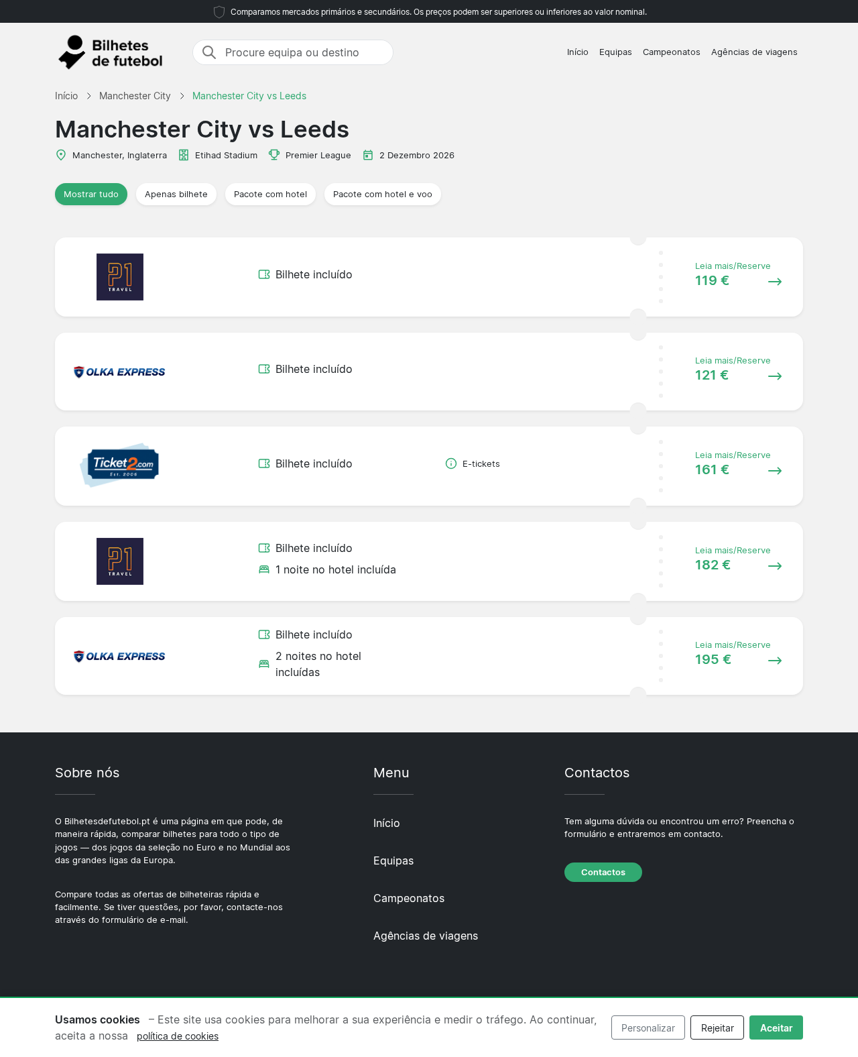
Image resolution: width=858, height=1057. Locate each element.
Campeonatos (671, 52)
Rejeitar (717, 1028)
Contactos (603, 872)
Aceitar (776, 1028)
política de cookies (178, 1036)
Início (578, 52)
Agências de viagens (754, 52)
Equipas (615, 52)
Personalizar (648, 1028)
